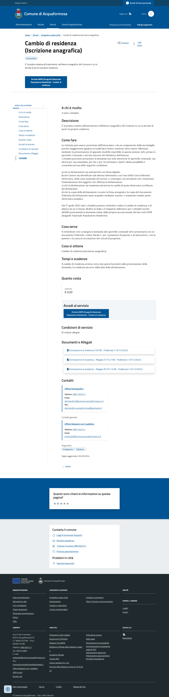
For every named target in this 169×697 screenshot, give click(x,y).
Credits (59, 686)
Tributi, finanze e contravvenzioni (99, 601)
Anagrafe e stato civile (50, 35)
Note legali (90, 638)
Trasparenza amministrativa (120, 24)
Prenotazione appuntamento (98, 655)
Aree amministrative (21, 597)
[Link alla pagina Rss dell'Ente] (124, 634)
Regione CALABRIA (57, 642)
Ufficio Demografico (74, 388)
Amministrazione (24, 24)
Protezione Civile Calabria (59, 634)
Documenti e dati (20, 601)
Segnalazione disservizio (96, 652)
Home (27, 35)
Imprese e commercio (94, 597)
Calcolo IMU (54, 658)
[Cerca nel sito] (150, 14)
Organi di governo (20, 609)
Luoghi (125, 608)
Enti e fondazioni (19, 605)
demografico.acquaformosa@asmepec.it (83, 408)
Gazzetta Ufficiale (56, 654)
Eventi (125, 612)
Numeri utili (17, 676)
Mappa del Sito (79, 686)
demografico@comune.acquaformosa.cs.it (84, 401)
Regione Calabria (21, 3)
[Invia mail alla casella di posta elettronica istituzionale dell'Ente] (29, 658)
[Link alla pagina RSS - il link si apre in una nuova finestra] (130, 13)
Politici (15, 617)
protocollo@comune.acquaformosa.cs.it (83, 436)
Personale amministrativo (23, 613)
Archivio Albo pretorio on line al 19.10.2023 (66, 668)
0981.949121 (79, 394)
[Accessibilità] (8, 689)
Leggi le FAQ (91, 649)
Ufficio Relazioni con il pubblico (79, 424)
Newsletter (127, 638)
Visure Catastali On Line (59, 662)
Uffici (15, 621)
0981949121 (26, 647)
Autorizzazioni (55, 601)
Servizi (53, 24)
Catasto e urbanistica (58, 605)
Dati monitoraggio (20, 686)
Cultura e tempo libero (58, 609)
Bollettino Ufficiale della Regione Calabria (65, 648)
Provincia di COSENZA (58, 638)
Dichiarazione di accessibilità (97, 642)
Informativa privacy (94, 634)
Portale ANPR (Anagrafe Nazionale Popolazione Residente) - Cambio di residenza (46, 82)
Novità (41, 24)
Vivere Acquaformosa (72, 24)
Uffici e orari (17, 672)
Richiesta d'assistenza (95, 658)
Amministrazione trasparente (98, 646)
